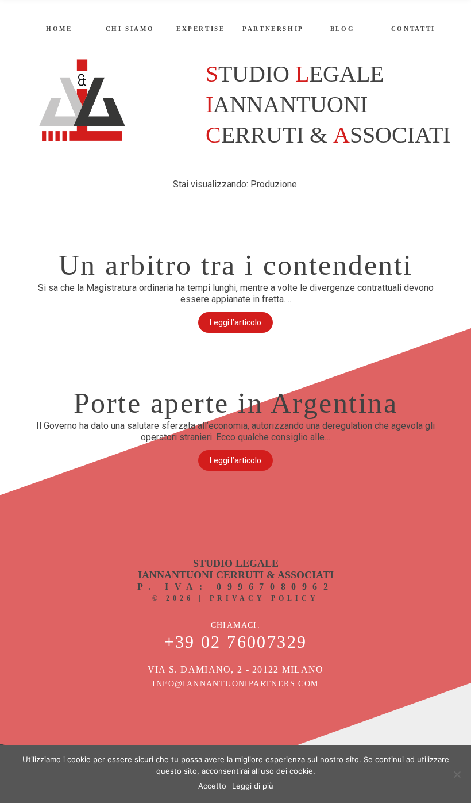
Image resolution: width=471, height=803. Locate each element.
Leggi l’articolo (235, 322)
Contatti (413, 28)
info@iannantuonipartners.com (235, 683)
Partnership (273, 28)
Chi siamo (130, 28)
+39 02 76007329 (235, 642)
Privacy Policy (264, 598)
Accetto (212, 785)
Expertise (200, 28)
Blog (342, 28)
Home (59, 28)
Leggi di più (252, 785)
